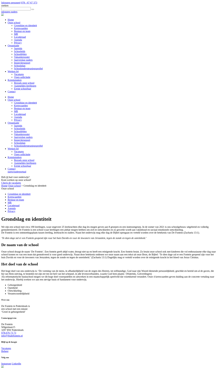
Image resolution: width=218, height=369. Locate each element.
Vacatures (19, 151)
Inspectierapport (22, 140)
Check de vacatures (11, 182)
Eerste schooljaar (22, 166)
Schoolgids (19, 128)
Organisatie (13, 122)
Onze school (14, 99)
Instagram (6, 363)
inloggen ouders (9, 11)
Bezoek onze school (24, 160)
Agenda (18, 117)
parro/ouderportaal (17, 171)
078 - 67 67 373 (29, 2)
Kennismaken (15, 157)
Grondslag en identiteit (25, 102)
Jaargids (18, 125)
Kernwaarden (21, 105)
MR (16, 111)
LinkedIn (16, 363)
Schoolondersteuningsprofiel (28, 145)
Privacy (18, 120)
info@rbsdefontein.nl (12, 335)
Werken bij (13, 148)
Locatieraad (20, 114)
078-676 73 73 (8, 332)
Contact (11, 168)
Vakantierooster (22, 134)
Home (11, 97)
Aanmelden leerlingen (25, 163)
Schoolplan (19, 143)
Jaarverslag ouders (23, 137)
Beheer (4, 351)
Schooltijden (20, 131)
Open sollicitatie (22, 154)
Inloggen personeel (10, 2)
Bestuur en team (22, 108)
